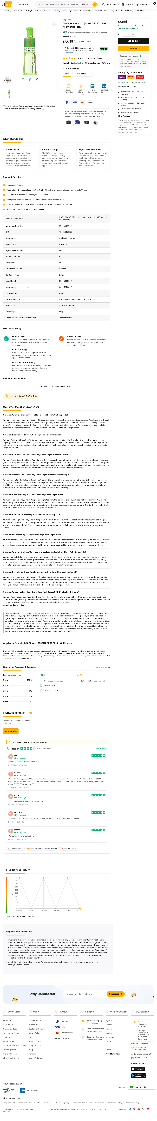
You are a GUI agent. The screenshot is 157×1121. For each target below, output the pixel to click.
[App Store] (138, 1070)
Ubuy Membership (11, 1058)
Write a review (10, 731)
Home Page (7, 11)
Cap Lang (67, 20)
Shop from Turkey (115, 1103)
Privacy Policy (76, 1109)
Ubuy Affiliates (35, 1058)
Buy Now (96, 116)
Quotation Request (11, 1029)
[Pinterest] (148, 1109)
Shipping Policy (9, 1050)
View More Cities (113, 1054)
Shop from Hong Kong (60, 1103)
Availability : (68, 63)
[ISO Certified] (27, 1090)
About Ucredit (35, 1041)
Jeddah (109, 1025)
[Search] (94, 4)
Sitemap (6, 1037)
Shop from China (97, 1103)
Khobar (109, 1041)
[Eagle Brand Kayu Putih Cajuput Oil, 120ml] (29, 51)
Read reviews (100, 748)
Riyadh (109, 1020)
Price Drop (86, 41)
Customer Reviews (37, 1029)
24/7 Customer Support (142, 1024)
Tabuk (108, 1050)
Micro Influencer (10, 1054)
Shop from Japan (41, 1103)
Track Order (8, 1041)
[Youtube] (139, 1109)
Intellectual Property (12, 1033)
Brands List (33, 1025)
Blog (31, 1050)
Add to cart (134, 41)
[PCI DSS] (9, 1090)
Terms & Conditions (59, 1109)
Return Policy (34, 1033)
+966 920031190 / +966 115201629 (141, 1048)
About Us (7, 1020)
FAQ (30, 1037)
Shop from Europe (133, 1103)
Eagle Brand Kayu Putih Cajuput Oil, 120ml (127, 11)
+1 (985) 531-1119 (141, 1058)
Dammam (110, 1037)
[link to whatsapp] (23, 79)
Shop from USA (9, 1103)
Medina (109, 1033)
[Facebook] (130, 1109)
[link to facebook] (30, 79)
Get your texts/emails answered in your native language (144, 1034)
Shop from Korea (80, 1103)
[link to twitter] (37, 79)
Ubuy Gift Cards (36, 1045)
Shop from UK (24, 1103)
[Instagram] (134, 1109)
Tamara (32, 1054)
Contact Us (8, 1025)
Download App (35, 1020)
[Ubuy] (7, 4)
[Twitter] (143, 1109)
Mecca (109, 1029)
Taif (107, 1045)
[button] (110, 4)
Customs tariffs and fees (14, 1045)
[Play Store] (138, 1076)
